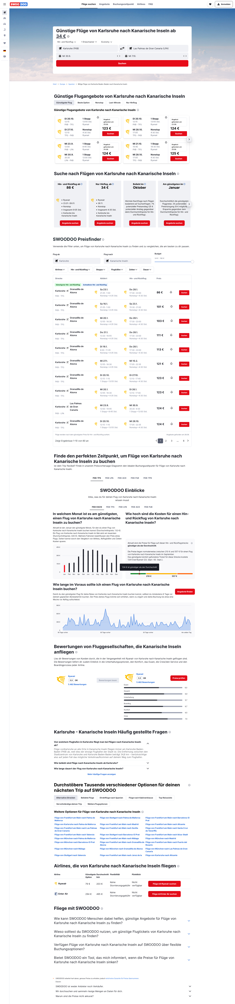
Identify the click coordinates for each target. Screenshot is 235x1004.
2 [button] (166, 440)
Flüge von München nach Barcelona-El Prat (75, 842)
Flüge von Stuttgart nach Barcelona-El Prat (120, 834)
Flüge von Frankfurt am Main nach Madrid (119, 824)
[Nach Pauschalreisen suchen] (4, 29)
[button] (5, 4)
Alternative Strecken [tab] (65, 798)
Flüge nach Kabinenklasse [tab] (141, 798)
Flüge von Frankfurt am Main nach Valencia (74, 834)
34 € (61, 36)
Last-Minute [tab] (114, 102)
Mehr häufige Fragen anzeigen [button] (102, 774)
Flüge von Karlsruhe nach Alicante (161, 855)
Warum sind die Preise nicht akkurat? (75, 996)
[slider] (192, 261)
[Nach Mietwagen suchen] (4, 24)
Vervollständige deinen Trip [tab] (69, 804)
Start (55, 84)
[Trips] (4, 43)
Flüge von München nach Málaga (70, 849)
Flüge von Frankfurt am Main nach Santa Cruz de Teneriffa (167, 829)
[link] (70, 223)
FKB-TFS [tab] (97, 478)
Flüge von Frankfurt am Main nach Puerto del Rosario (166, 843)
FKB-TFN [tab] (147, 478)
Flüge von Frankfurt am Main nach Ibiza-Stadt (167, 834)
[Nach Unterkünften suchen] (4, 18)
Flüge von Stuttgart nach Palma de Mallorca (120, 818)
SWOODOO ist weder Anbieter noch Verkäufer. (79, 986)
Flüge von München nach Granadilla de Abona (121, 849)
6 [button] (183, 440)
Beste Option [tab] (84, 102)
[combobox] (66, 42)
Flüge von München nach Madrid (161, 838)
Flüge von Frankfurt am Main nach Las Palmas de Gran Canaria (76, 829)
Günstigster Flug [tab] (64, 102)
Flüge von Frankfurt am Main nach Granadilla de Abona (122, 843)
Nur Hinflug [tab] (131, 102)
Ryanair (71, 676)
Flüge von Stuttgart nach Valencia (70, 855)
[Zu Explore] (4, 35)
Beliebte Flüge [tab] (87, 798)
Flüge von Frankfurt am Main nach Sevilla (119, 828)
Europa (62, 84)
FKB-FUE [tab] (135, 478)
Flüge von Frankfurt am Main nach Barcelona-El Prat (168, 819)
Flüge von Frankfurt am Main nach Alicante (165, 824)
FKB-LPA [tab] (109, 478)
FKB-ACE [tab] (122, 478)
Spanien (71, 84)
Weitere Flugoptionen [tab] (98, 804)
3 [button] (171, 440)
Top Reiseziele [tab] (165, 798)
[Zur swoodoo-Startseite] (19, 4)
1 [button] (160, 440)
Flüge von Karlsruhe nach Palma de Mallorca (75, 824)
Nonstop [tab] (99, 102)
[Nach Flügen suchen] (4, 12)
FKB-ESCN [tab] (97, 507)
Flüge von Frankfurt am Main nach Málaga (119, 838)
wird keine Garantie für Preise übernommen (122, 978)
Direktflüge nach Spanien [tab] (111, 798)
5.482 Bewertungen (77, 684)
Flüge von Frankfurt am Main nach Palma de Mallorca (75, 819)
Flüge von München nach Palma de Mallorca (75, 838)
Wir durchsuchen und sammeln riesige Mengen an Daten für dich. (89, 991)
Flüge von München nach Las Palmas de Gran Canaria (167, 850)
